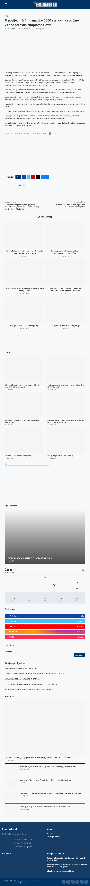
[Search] (84, 4)
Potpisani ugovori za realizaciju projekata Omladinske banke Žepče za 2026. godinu (65, 421)
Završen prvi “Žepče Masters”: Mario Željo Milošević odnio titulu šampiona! (45, 780)
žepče (54, 133)
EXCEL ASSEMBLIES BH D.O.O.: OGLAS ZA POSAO (23, 679)
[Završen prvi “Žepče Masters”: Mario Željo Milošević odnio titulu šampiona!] (11, 783)
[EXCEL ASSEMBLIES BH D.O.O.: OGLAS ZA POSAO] (45, 537)
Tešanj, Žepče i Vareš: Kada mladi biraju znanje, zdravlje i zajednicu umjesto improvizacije (50, 793)
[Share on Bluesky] (43, 177)
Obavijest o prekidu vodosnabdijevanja (24, 326)
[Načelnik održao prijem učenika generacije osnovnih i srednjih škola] (24, 272)
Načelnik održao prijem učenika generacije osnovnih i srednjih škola (29, 690)
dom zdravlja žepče (22, 133)
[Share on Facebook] (24, 177)
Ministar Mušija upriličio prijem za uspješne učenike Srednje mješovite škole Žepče (48, 767)
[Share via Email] (47, 177)
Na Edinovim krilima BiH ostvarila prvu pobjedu (21, 668)
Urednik (12, 29)
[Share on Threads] (38, 177)
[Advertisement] (45, 47)
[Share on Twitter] (28, 177)
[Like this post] (18, 177)
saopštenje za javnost (40, 133)
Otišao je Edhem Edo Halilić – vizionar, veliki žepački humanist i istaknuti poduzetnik (35, 674)
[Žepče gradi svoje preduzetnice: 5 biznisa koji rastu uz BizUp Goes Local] (11, 810)
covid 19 (9, 133)
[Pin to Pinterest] (33, 177)
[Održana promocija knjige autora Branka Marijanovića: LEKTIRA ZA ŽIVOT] (65, 235)
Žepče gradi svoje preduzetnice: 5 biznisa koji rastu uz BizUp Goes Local (45, 807)
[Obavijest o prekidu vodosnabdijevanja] (24, 310)
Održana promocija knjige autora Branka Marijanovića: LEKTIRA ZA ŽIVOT (31, 684)
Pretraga (8, 652)
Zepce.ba (23, 883)
